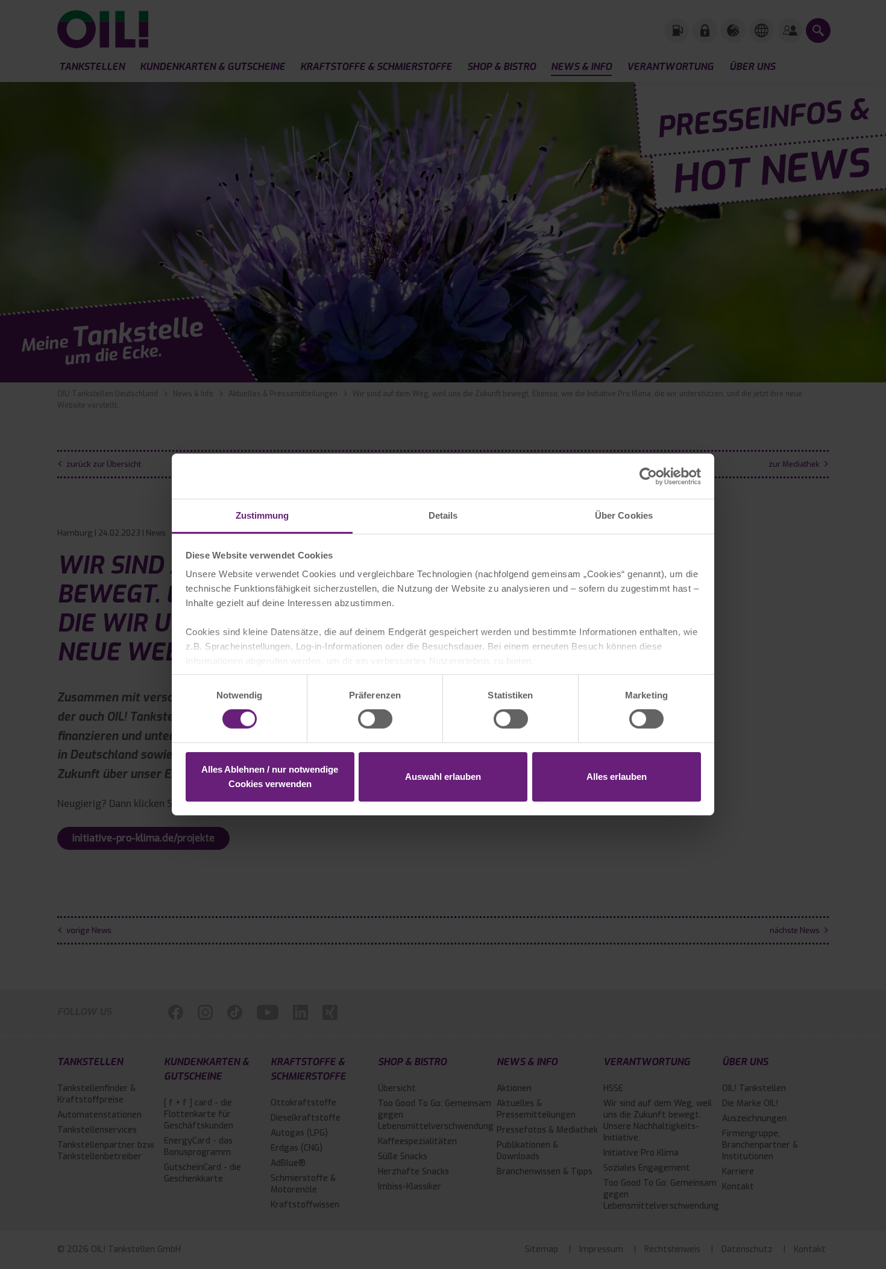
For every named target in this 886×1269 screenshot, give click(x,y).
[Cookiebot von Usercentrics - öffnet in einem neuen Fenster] (648, 476)
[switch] (375, 719)
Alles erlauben (616, 776)
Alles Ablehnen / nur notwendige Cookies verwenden (269, 776)
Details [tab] (443, 515)
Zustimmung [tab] (262, 515)
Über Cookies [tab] (624, 515)
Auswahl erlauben (443, 776)
